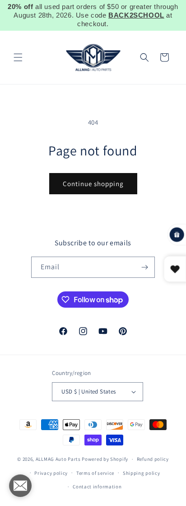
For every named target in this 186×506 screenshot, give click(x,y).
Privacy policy (51, 473)
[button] (18, 57)
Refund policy (153, 459)
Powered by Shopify (105, 459)
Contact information (97, 486)
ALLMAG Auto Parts (58, 459)
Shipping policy (141, 473)
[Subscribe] (144, 267)
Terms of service (95, 473)
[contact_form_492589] (20, 485)
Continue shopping (93, 183)
